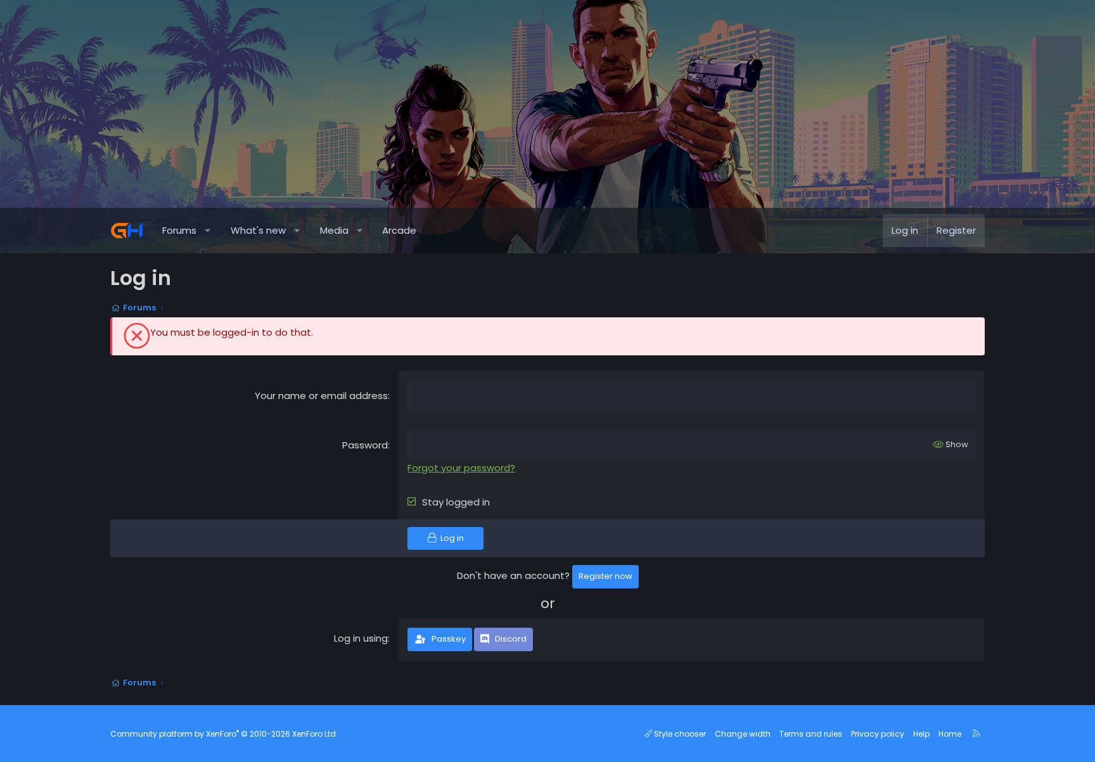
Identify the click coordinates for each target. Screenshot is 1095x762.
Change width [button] (743, 733)
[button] (208, 230)
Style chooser (679, 733)
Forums (179, 230)
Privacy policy (877, 733)
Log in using (361, 638)
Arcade (399, 230)
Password (365, 445)
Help (921, 733)
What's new (258, 230)
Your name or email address (321, 395)
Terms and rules (810, 733)
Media (334, 230)
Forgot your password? (461, 467)
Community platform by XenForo (224, 733)
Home (949, 733)
